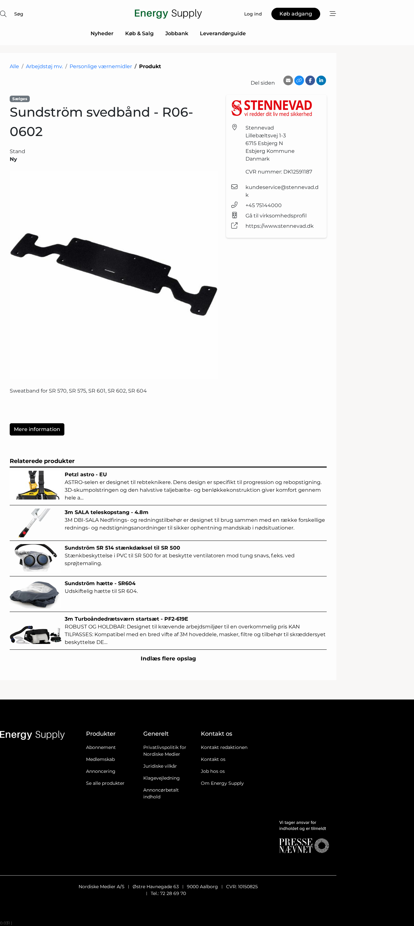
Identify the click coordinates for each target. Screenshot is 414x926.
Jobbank (176, 33)
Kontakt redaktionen (224, 747)
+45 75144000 (263, 205)
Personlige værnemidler (101, 66)
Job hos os (213, 771)
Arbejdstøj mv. (44, 66)
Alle (14, 66)
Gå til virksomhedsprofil (276, 216)
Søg (18, 14)
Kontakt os (213, 759)
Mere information (37, 429)
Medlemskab (100, 759)
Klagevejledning (161, 778)
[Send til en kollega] (288, 80)
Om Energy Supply (222, 783)
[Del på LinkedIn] (321, 80)
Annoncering (100, 771)
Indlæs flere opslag (168, 658)
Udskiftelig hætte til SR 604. (101, 587)
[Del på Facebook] (310, 80)
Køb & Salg (139, 33)
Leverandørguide (223, 33)
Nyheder (102, 33)
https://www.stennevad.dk (279, 226)
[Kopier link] (299, 80)
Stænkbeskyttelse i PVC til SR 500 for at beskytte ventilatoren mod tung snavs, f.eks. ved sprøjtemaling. (180, 555)
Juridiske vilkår (160, 766)
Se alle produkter (105, 783)
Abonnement (101, 747)
